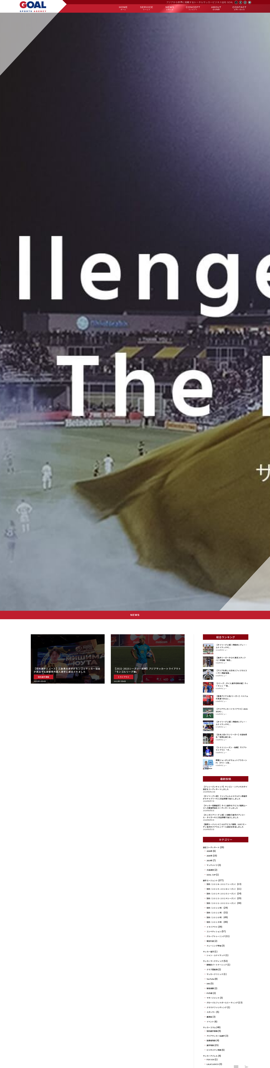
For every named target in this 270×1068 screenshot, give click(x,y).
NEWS (170, 8)
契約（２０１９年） (215, 922)
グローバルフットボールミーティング (222, 1002)
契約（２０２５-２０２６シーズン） (222, 889)
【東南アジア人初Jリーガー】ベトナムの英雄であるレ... (232, 697)
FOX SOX (210, 1059)
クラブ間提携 (212, 969)
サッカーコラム (209, 1027)
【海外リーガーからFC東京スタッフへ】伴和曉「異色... (231, 658)
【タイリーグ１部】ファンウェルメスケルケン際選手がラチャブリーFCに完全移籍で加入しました (225, 797)
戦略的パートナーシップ (217, 964)
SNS (208, 983)
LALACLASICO (213, 1064)
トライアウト (212, 926)
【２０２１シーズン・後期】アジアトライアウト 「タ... (231, 748)
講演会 (209, 1016)
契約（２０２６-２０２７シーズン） (222, 884)
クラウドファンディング (217, 1007)
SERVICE (146, 8)
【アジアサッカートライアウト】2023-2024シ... (232, 710)
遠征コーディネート (211, 847)
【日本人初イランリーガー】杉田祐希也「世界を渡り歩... (231, 735)
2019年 (209, 860)
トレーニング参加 (214, 945)
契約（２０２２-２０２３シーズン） (222, 903)
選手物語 (210, 1045)
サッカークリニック (215, 974)
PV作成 (210, 993)
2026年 (209, 851)
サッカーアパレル (210, 1055)
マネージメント (213, 997)
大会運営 (210, 870)
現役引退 (210, 941)
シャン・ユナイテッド (216, 955)
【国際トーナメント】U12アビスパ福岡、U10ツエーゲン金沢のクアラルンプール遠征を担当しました (224, 825)
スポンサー (211, 1012)
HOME (123, 8)
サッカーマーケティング (213, 961)
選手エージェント (210, 880)
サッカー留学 (208, 951)
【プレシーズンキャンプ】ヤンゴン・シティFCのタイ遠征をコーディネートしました (225, 788)
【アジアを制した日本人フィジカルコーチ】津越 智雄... (231, 671)
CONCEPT (193, 8)
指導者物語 (211, 1040)
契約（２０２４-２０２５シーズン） (222, 893)
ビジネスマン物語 (214, 1050)
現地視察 (210, 988)
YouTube (210, 979)
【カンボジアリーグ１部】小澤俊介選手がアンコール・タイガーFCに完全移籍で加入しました (224, 816)
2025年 (209, 855)
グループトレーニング (216, 936)
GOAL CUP (211, 874)
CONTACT (239, 8)
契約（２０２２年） (215, 907)
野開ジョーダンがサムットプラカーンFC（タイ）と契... (231, 761)
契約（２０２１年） (215, 912)
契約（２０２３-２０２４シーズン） (222, 898)
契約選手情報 (212, 1031)
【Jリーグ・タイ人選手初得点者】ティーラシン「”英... (232, 684)
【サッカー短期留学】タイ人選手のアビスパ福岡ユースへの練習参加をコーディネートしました (225, 806)
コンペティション (214, 931)
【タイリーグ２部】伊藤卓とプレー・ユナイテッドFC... (231, 646)
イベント (210, 1021)
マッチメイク (212, 865)
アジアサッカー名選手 (216, 1035)
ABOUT (216, 8)
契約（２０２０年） (215, 917)
